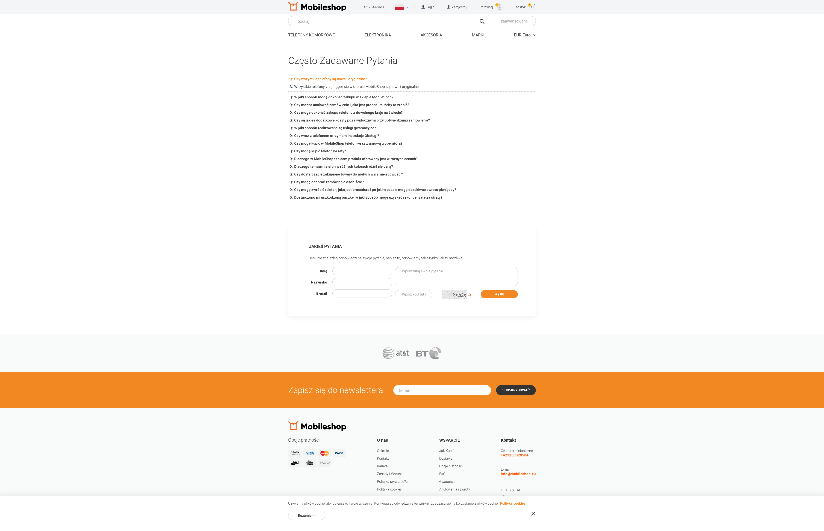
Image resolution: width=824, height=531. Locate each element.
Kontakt (383, 458)
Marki (478, 35)
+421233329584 (373, 7)
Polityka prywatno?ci (392, 482)
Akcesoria (431, 35)
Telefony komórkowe (311, 35)
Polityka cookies (389, 489)
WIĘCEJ (324, 462)
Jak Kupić (446, 451)
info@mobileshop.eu (518, 474)
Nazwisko (319, 282)
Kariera (382, 466)
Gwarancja (447, 482)
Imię (323, 271)
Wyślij (499, 294)
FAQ (442, 474)
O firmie (383, 451)
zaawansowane (514, 21)
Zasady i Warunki (390, 474)
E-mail (321, 293)
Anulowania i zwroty (454, 489)
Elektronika (378, 35)
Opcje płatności (451, 466)
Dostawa (446, 458)
